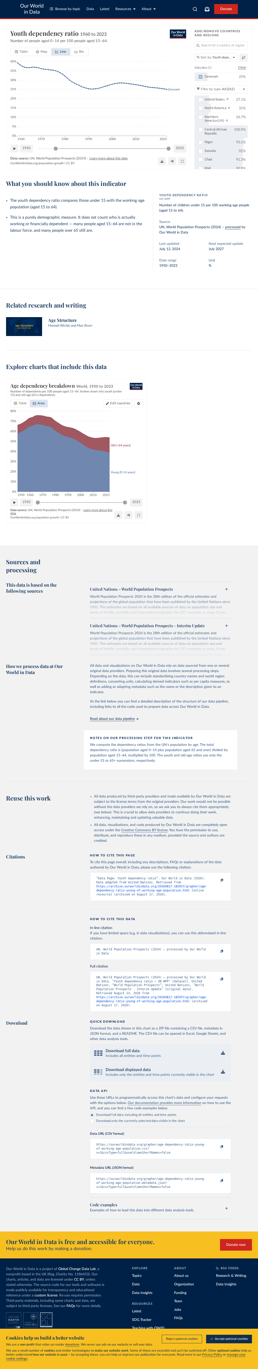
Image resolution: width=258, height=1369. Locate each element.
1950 (26, 148)
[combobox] (195, 9)
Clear (242, 67)
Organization (184, 1284)
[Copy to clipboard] (217, 881)
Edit (120, 403)
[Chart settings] (139, 403)
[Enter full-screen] (182, 161)
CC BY (70, 163)
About (146, 9)
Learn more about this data (108, 158)
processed (233, 227)
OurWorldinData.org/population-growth (37, 163)
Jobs (177, 1310)
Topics (137, 1276)
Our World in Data (32, 9)
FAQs (71, 1306)
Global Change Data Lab (77, 1269)
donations (72, 1344)
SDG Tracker (141, 1320)
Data (90, 9)
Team (178, 1301)
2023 (180, 148)
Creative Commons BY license (144, 830)
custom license (46, 1295)
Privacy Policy (212, 1354)
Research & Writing (231, 1276)
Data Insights (142, 1293)
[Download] (162, 161)
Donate (226, 9)
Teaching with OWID (148, 1328)
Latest (104, 9)
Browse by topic (67, 9)
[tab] (21, 51)
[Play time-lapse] (14, 149)
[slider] (56, 149)
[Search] (195, 9)
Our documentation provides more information (164, 1103)
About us (181, 1276)
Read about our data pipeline (112, 719)
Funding (180, 1293)
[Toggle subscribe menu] (207, 9)
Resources (123, 9)
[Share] (172, 161)
